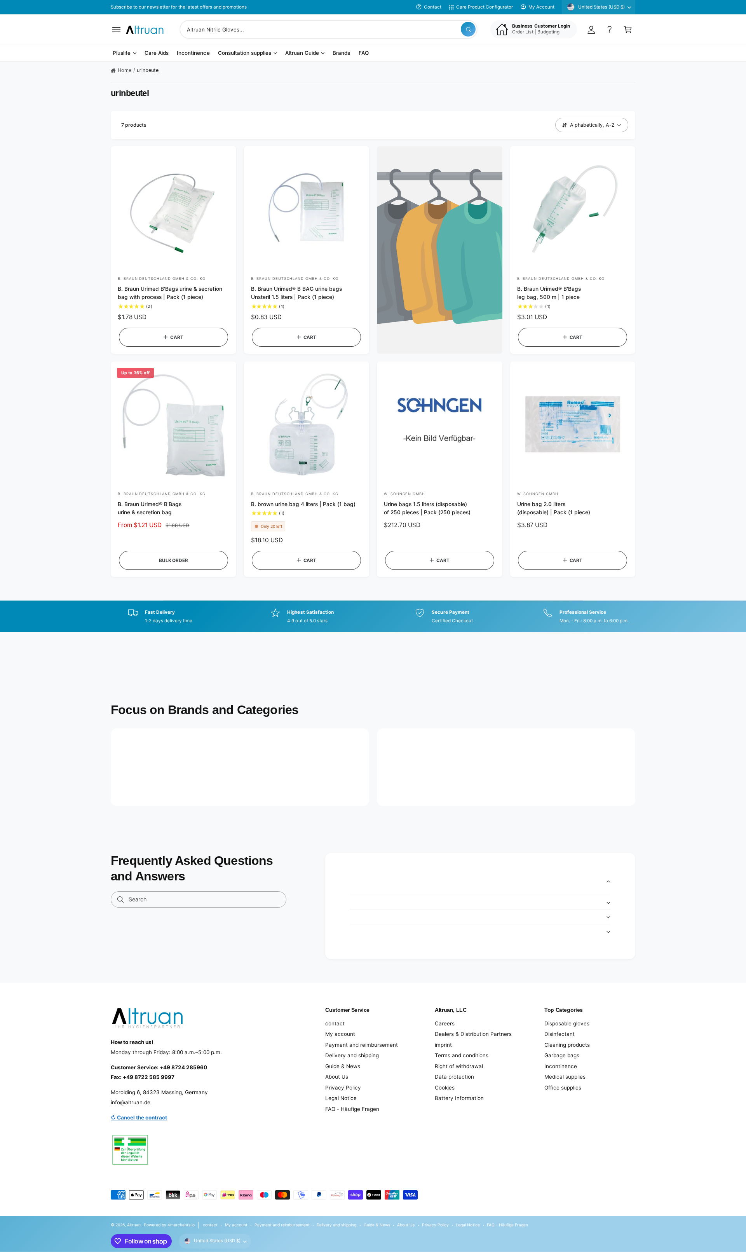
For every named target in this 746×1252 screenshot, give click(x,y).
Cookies (445, 1087)
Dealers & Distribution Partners (473, 1034)
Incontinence (560, 1066)
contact (335, 1023)
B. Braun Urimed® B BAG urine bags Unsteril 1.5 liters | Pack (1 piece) (296, 293)
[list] (373, 616)
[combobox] (328, 29)
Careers (445, 1023)
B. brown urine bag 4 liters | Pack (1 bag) (303, 504)
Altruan (134, 1224)
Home (124, 70)
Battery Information (459, 1098)
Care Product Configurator (484, 7)
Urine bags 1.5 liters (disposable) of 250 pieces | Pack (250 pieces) (427, 508)
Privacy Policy (343, 1087)
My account (340, 1034)
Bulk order (173, 560)
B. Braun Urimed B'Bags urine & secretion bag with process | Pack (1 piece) (170, 293)
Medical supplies (565, 1077)
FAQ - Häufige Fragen (352, 1109)
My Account (541, 7)
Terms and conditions (461, 1055)
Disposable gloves (566, 1023)
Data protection (454, 1077)
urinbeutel (148, 70)
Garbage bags (561, 1055)
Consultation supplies (244, 53)
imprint (443, 1045)
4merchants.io (181, 1224)
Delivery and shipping (352, 1055)
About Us (336, 1077)
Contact (432, 7)
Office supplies (562, 1087)
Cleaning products (567, 1045)
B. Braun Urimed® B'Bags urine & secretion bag (149, 508)
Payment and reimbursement (361, 1045)
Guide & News (342, 1066)
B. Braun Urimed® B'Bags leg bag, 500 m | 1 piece (549, 293)
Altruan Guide (302, 53)
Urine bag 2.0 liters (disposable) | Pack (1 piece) (553, 508)
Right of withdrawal (459, 1066)
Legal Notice (341, 1098)
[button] (116, 29)
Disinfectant (559, 1034)
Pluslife (122, 53)
